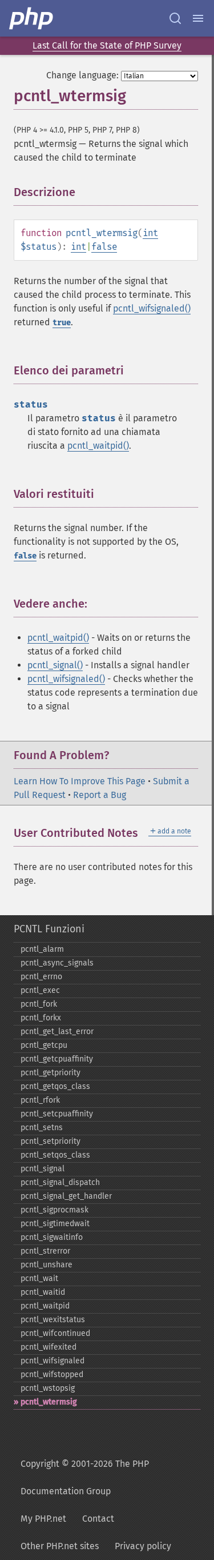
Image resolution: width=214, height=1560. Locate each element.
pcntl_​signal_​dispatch (60, 1182)
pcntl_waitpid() (98, 445)
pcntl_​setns (42, 1127)
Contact (98, 1518)
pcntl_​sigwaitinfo (52, 1237)
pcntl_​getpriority (50, 1073)
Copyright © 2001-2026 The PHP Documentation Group (85, 1477)
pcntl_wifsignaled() (152, 308)
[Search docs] (175, 18)
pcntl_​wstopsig (48, 1388)
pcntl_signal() (55, 665)
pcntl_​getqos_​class (55, 1086)
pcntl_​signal (42, 1169)
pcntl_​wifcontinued (55, 1333)
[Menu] (198, 18)
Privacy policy (143, 1546)
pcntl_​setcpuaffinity (57, 1114)
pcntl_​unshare (46, 1265)
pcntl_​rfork (40, 1100)
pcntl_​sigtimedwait (55, 1223)
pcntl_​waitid (43, 1292)
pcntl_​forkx (41, 1018)
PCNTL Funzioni (49, 929)
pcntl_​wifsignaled (52, 1361)
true (62, 323)
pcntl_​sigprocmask (54, 1210)
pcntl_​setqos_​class (55, 1155)
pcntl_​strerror (45, 1251)
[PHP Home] (32, 18)
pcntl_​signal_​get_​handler (66, 1196)
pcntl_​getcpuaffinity (57, 1059)
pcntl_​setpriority (50, 1141)
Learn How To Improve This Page (80, 781)
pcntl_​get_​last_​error (57, 1031)
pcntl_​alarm (42, 949)
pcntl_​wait (39, 1278)
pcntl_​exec (40, 990)
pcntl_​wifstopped (52, 1374)
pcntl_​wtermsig (49, 1402)
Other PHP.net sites (60, 1546)
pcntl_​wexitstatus (53, 1319)
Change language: (82, 75)
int (150, 233)
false (104, 246)
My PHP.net (43, 1518)
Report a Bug (99, 794)
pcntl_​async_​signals (57, 963)
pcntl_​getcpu (44, 1045)
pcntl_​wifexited (48, 1347)
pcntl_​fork (39, 1004)
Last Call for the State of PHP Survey (107, 45)
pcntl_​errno (41, 977)
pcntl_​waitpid (45, 1306)
